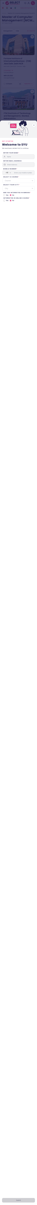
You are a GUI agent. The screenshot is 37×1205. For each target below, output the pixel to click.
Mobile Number (9, 169)
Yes (7, 195)
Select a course (10, 177)
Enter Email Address (12, 161)
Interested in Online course (16, 198)
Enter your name (10, 153)
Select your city (11, 185)
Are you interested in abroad (16, 192)
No (13, 195)
